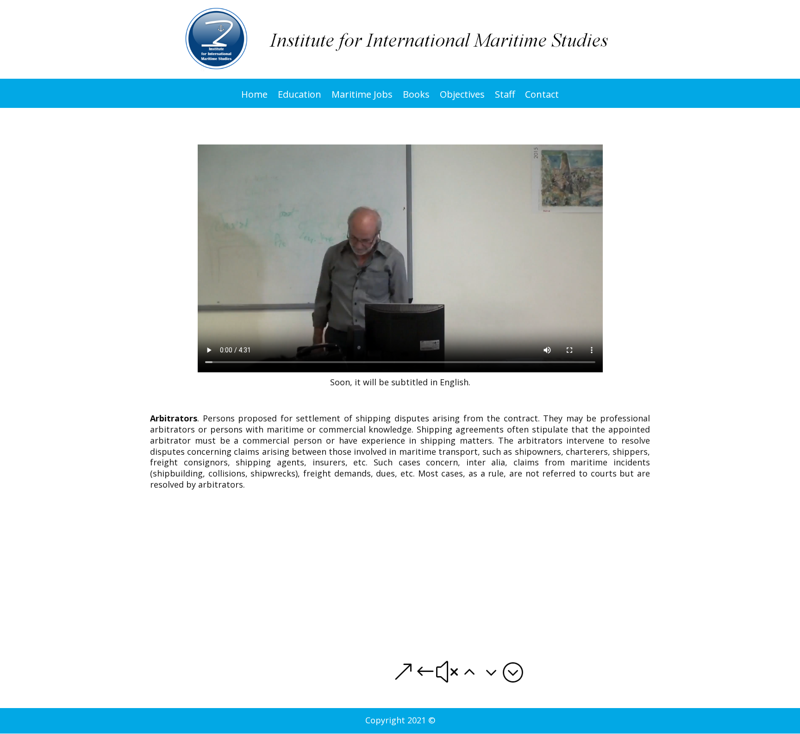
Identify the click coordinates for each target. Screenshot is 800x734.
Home (254, 97)
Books (416, 97)
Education (299, 97)
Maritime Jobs (362, 97)
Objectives (462, 97)
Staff (505, 97)
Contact (542, 97)
